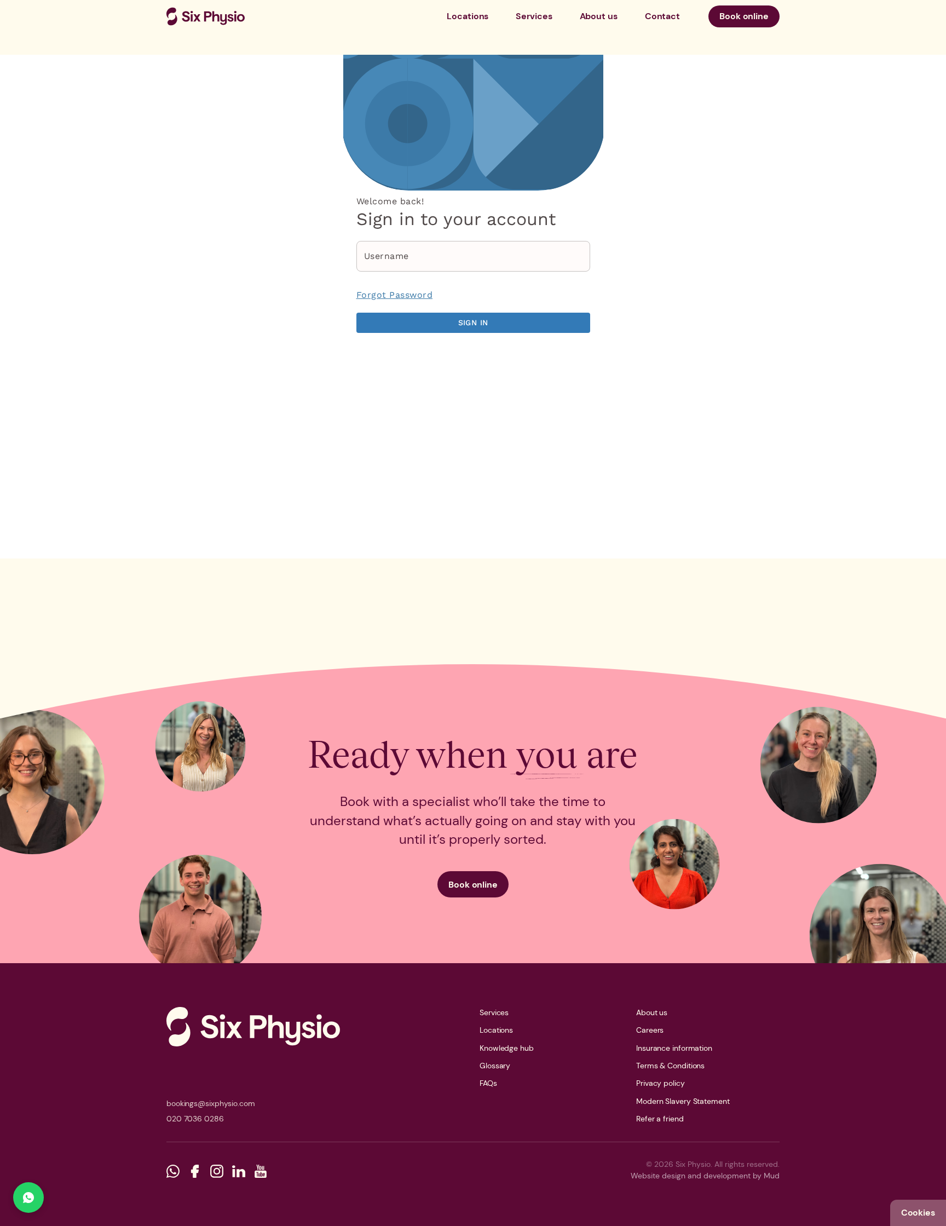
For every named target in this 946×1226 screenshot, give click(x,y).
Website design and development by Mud (705, 1176)
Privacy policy (660, 1083)
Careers (650, 1030)
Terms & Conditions (670, 1065)
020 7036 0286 (195, 1119)
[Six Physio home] (205, 16)
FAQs (488, 1083)
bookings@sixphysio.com (210, 1103)
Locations (467, 16)
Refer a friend (660, 1119)
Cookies (918, 1212)
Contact (662, 16)
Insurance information (674, 1048)
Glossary (495, 1065)
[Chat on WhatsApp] (28, 1197)
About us (599, 16)
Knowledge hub (507, 1048)
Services (534, 16)
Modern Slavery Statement (683, 1101)
